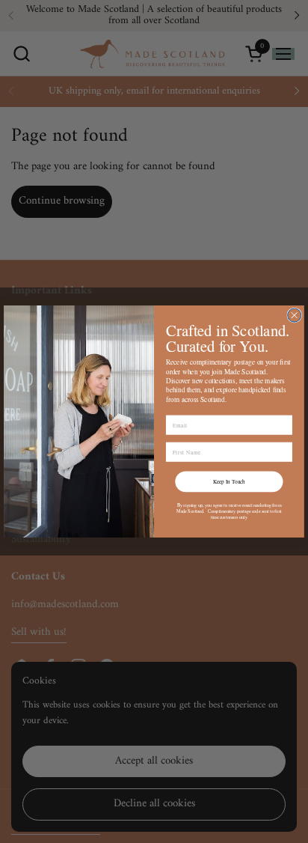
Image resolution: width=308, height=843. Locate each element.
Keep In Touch (229, 481)
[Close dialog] (294, 315)
